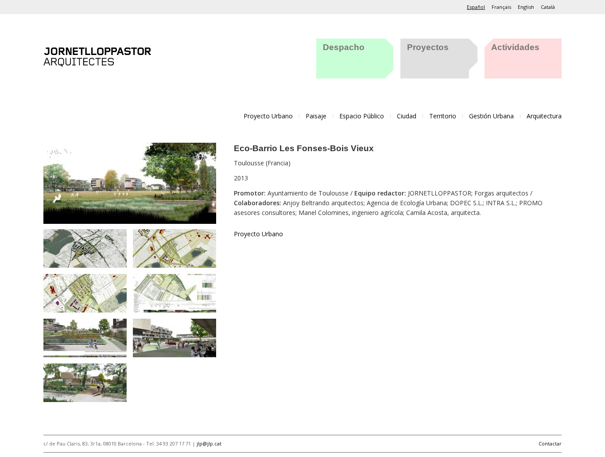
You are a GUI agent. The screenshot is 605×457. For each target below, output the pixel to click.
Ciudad (406, 116)
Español (476, 7)
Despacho (344, 47)
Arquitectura (544, 116)
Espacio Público (361, 116)
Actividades (515, 47)
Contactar (550, 443)
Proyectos (428, 47)
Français (501, 7)
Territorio (442, 116)
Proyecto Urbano (268, 116)
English (526, 7)
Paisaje (316, 116)
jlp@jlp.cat (209, 443)
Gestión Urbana (491, 116)
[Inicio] (97, 55)
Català (548, 7)
